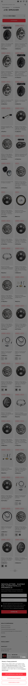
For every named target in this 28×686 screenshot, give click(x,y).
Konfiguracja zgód (14, 682)
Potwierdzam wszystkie (14, 674)
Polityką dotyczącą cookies (12, 665)
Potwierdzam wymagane (14, 678)
